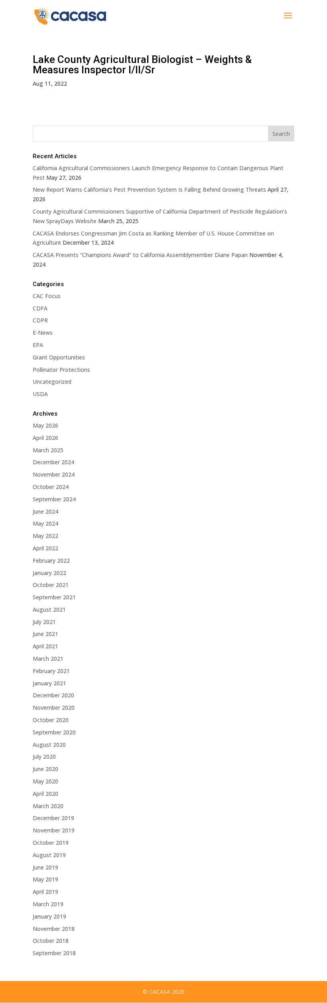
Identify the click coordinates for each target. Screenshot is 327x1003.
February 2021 (51, 671)
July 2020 (44, 756)
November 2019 (54, 830)
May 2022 (45, 536)
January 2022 (49, 573)
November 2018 (54, 928)
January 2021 (49, 683)
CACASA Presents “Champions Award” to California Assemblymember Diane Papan (140, 255)
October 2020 (51, 720)
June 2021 (45, 634)
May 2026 (45, 425)
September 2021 (54, 597)
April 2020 (45, 793)
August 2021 (49, 609)
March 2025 (48, 450)
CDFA (40, 308)
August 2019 (49, 855)
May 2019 (45, 879)
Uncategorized (52, 381)
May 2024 (45, 523)
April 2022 (45, 548)
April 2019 (45, 891)
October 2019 (51, 842)
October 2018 (51, 940)
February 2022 (51, 560)
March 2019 (48, 904)
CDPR (40, 320)
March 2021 (48, 658)
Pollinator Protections (61, 369)
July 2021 (44, 622)
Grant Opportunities (59, 357)
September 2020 (54, 732)
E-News (43, 332)
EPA (38, 345)
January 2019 (49, 916)
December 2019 (53, 818)
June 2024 (45, 511)
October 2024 (51, 487)
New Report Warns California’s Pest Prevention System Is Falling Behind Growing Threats (149, 189)
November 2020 (54, 707)
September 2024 (54, 499)
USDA (40, 394)
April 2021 (45, 646)
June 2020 (45, 769)
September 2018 (54, 953)
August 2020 (49, 744)
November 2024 (54, 474)
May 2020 (45, 781)
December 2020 (53, 695)
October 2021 (51, 585)
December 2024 (53, 462)
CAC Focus (47, 296)
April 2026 (45, 438)
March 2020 (48, 806)
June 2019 (45, 867)
